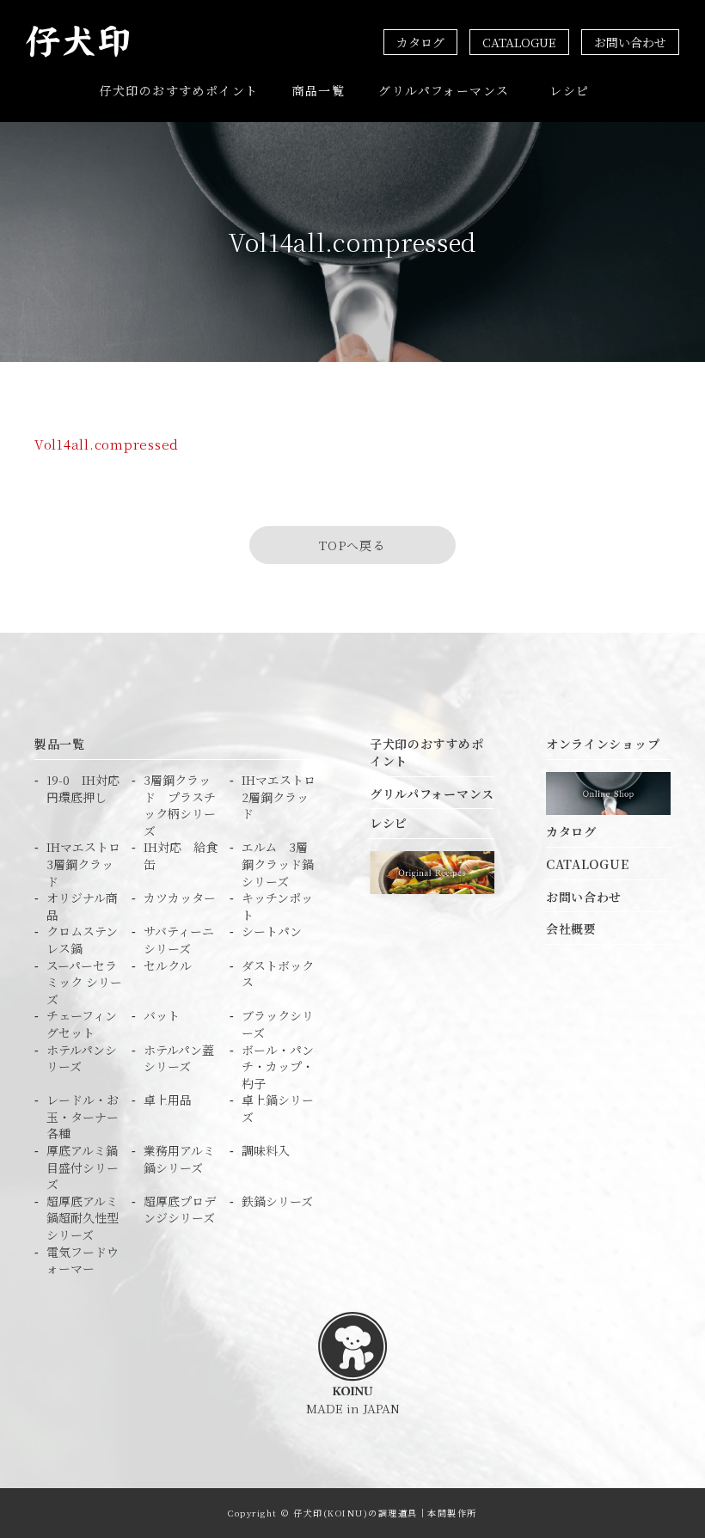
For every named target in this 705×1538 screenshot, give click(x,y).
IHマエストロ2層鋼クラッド (279, 797)
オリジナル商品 (82, 906)
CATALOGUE (519, 42)
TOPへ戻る (352, 545)
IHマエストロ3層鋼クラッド (83, 864)
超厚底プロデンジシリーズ (180, 1210)
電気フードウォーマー (82, 1261)
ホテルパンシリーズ (81, 1058)
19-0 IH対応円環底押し (83, 789)
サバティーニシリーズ (179, 940)
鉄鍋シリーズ (277, 1201)
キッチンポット (277, 906)
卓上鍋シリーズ (278, 1108)
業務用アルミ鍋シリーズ (179, 1159)
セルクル (168, 966)
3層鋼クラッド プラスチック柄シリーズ (180, 805)
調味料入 (266, 1151)
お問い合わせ (630, 42)
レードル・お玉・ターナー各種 (82, 1117)
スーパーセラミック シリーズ (84, 983)
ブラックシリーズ (278, 1024)
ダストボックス (278, 974)
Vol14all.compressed (106, 444)
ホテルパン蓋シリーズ (179, 1058)
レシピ (569, 90)
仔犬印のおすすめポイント (179, 90)
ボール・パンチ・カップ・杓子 (278, 1067)
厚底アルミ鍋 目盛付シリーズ (84, 1167)
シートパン (272, 931)
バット (162, 1016)
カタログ (420, 42)
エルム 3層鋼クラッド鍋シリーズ (278, 864)
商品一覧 (319, 90)
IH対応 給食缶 (181, 856)
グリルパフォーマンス (443, 90)
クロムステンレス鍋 (82, 940)
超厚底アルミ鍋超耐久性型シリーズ (82, 1218)
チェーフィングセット (81, 1024)
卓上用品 (168, 1100)
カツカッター (180, 898)
